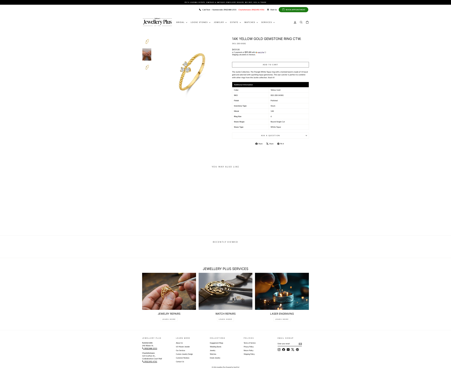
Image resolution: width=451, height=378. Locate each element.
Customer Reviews (182, 358)
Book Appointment (295, 9)
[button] (270, 52)
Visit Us (273, 9)
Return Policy (248, 350)
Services (267, 22)
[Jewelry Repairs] (169, 291)
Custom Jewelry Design (184, 354)
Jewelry (219, 22)
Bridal (180, 22)
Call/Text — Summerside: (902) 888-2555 (219, 9)
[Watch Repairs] (226, 291)
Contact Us (180, 362)
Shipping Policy (249, 354)
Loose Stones (200, 22)
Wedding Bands (215, 347)
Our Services (180, 350)
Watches (250, 22)
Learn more (282, 319)
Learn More (169, 319)
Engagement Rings (216, 343)
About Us (179, 343)
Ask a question (270, 135)
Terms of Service (250, 343)
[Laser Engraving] (282, 291)
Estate (234, 22)
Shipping (235, 55)
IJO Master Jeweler (183, 347)
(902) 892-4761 (150, 361)
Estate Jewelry (215, 358)
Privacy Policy (249, 347)
